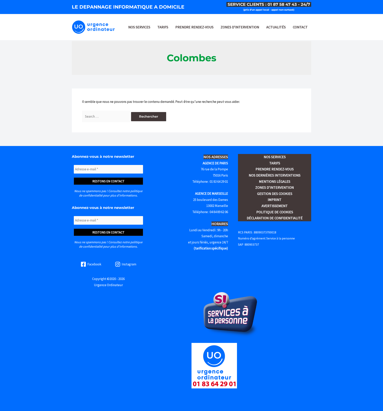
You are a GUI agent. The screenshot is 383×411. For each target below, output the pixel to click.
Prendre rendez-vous (194, 27)
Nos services (139, 27)
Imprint (274, 199)
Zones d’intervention (240, 27)
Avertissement (275, 206)
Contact (300, 27)
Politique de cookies (274, 212)
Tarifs (162, 27)
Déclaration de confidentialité (275, 218)
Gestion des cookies (274, 193)
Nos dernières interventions (274, 175)
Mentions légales (274, 181)
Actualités (276, 27)
